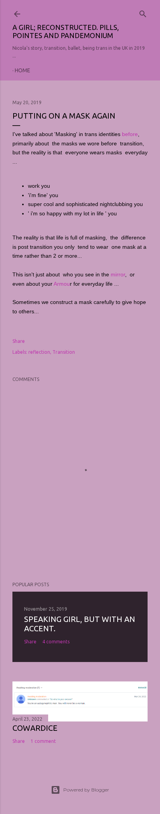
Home (22, 70)
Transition (63, 352)
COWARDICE (34, 727)
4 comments (56, 641)
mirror (118, 274)
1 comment (43, 741)
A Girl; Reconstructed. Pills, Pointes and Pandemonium (65, 31)
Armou (62, 284)
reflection (39, 352)
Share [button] (18, 341)
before (130, 134)
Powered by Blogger (86, 790)
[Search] (143, 12)
